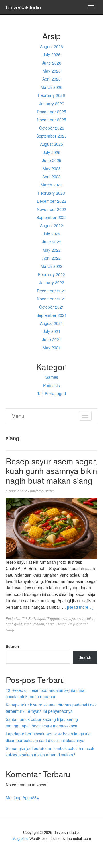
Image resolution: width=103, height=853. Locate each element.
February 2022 (51, 274)
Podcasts (51, 385)
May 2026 (52, 71)
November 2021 (51, 299)
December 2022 (51, 201)
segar (83, 623)
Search (12, 646)
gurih (18, 623)
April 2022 (51, 258)
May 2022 (52, 250)
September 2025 (51, 136)
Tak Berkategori (51, 393)
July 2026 (51, 54)
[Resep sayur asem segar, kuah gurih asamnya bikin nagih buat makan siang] (51, 527)
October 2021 (51, 307)
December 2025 (51, 111)
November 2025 (51, 119)
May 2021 (52, 347)
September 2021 (51, 315)
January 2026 (51, 103)
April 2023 (51, 176)
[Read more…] (80, 607)
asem (81, 618)
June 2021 (51, 339)
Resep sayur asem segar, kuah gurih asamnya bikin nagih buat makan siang (51, 470)
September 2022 (51, 217)
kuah (28, 623)
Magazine (20, 838)
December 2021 (51, 291)
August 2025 (51, 144)
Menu (17, 415)
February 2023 (51, 193)
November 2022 (51, 209)
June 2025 (51, 160)
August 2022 (51, 225)
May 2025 (52, 168)
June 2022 (51, 242)
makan (38, 623)
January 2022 (51, 282)
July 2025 (51, 152)
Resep (61, 623)
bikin (90, 618)
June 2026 (51, 63)
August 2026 (51, 46)
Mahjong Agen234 (22, 797)
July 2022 (51, 234)
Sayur (72, 623)
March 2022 (51, 266)
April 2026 (51, 79)
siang (10, 629)
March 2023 (51, 185)
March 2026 (51, 87)
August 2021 (51, 323)
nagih (50, 623)
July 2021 (51, 331)
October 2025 (51, 128)
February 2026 (51, 95)
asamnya (68, 618)
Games (51, 377)
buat (9, 623)
